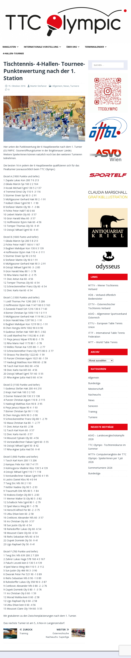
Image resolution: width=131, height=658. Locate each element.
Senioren (93, 406)
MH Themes (86, 654)
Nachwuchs (94, 394)
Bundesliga (94, 383)
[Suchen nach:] (108, 65)
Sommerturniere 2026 (100, 467)
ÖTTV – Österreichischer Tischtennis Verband (101, 306)
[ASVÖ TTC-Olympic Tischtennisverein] (65, 41)
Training (92, 411)
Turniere (74, 85)
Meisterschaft (95, 388)
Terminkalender (94, 46)
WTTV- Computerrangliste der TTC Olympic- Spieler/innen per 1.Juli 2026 (107, 458)
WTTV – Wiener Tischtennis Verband (103, 287)
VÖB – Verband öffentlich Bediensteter (102, 296)
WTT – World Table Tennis (103, 342)
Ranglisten (9, 46)
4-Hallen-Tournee (13, 53)
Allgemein (57, 85)
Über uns (71, 46)
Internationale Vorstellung (41, 46)
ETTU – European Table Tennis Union (105, 325)
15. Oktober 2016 (16, 85)
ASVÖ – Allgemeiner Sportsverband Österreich (107, 315)
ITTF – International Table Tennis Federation (106, 334)
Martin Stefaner (38, 85)
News (66, 85)
